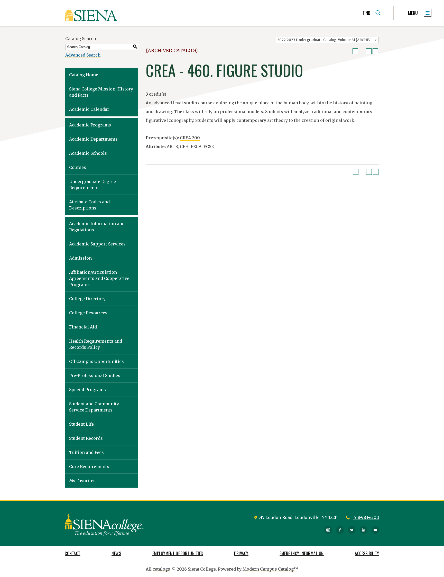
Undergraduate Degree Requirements (92, 184)
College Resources (88, 312)
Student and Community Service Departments (94, 407)
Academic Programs (90, 124)
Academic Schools (88, 153)
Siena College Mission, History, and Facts (101, 92)
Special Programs (87, 389)
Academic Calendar (89, 109)
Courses (77, 167)
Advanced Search (82, 55)
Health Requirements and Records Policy (95, 344)
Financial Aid (83, 326)
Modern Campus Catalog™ (270, 569)
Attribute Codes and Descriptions (89, 204)
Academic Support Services (97, 243)
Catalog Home (83, 74)
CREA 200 (190, 137)
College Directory (87, 298)
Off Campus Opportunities (96, 361)
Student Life (81, 424)
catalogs (161, 569)
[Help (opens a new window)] (375, 51)
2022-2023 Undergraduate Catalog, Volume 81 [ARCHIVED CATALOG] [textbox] (327, 40)
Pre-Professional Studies (94, 375)
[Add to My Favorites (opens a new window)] (355, 51)
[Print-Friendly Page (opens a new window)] (369, 51)
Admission (80, 258)
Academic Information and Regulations (97, 226)
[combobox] (327, 40)
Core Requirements (89, 466)
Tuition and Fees (86, 452)
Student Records (86, 438)
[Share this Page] (362, 51)
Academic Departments (93, 139)
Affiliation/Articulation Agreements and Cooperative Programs (99, 278)
